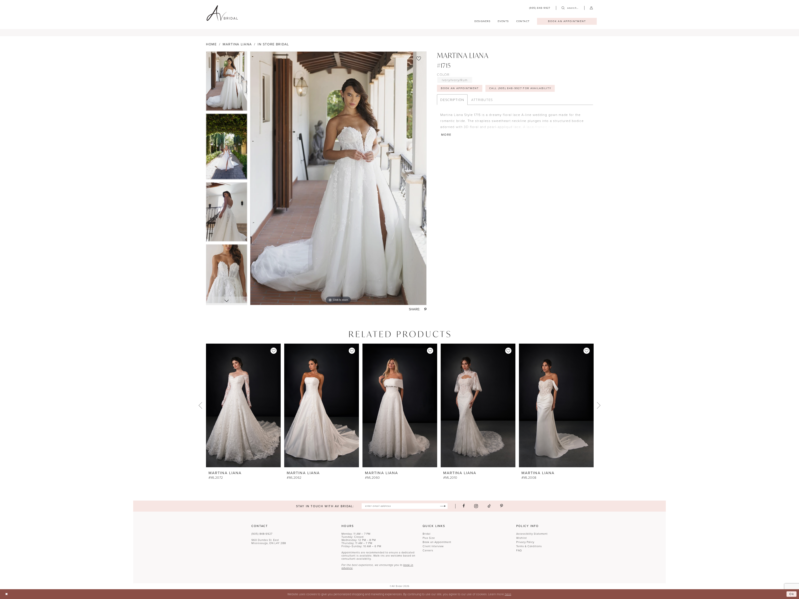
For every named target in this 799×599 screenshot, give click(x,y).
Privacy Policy (525, 542)
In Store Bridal (273, 44)
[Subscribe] (443, 506)
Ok (791, 594)
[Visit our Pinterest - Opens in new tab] (501, 506)
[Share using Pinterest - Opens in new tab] (425, 309)
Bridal (427, 534)
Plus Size (429, 538)
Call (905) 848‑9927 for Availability (520, 88)
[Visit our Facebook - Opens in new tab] (464, 506)
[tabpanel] (226, 82)
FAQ (519, 550)
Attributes (482, 99)
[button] (591, 8)
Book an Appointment (437, 542)
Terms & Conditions (529, 546)
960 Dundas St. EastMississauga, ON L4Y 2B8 (268, 541)
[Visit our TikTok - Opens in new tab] (489, 506)
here (508, 594)
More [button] (446, 135)
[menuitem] (540, 8)
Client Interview (433, 546)
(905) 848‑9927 (262, 534)
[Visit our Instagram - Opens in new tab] (476, 506)
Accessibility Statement (532, 534)
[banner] (222, 13)
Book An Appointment (460, 88)
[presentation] (243, 405)
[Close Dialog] (6, 594)
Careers (428, 550)
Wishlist (521, 538)
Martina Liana (237, 44)
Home (211, 44)
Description (452, 99)
